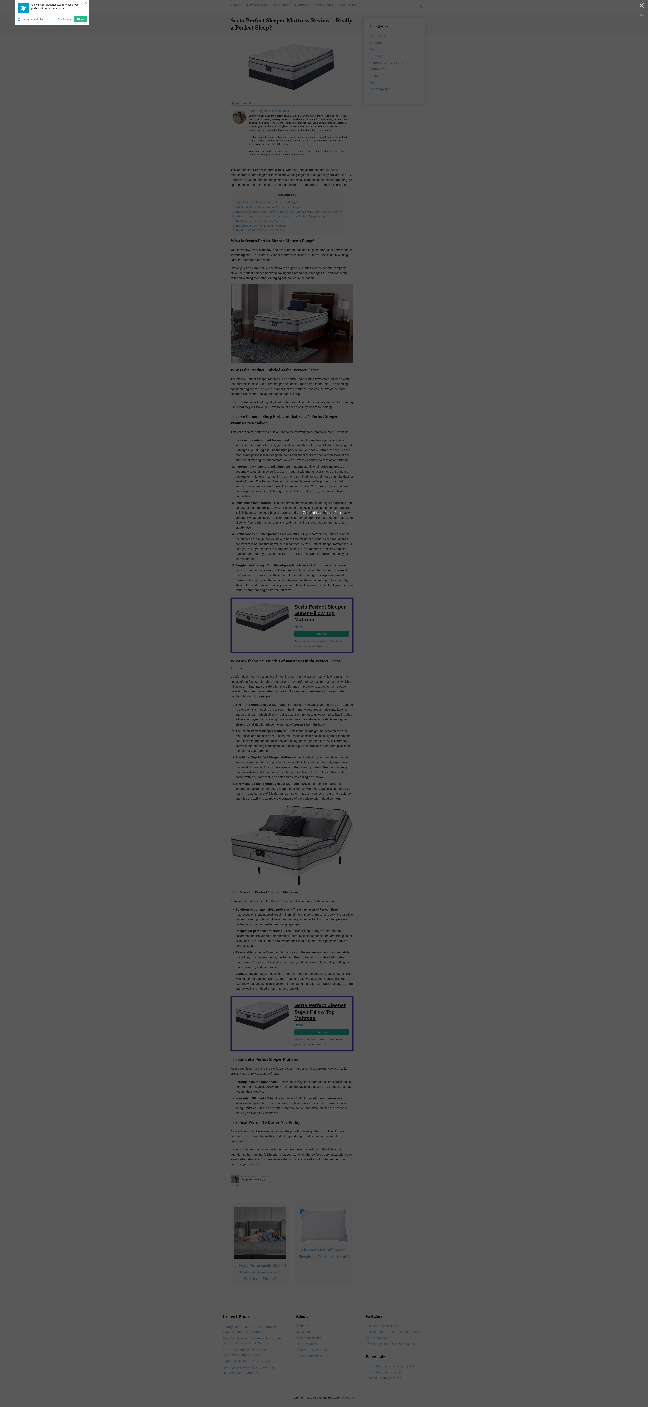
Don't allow (64, 19)
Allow (80, 19)
